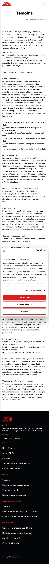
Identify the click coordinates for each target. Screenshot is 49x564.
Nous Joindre (8, 448)
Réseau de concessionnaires (15, 485)
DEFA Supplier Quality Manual (17, 533)
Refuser (24, 312)
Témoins (6, 506)
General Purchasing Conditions (17, 527)
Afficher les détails (34, 290)
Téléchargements (10, 490)
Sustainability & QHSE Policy (16, 463)
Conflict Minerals (10, 543)
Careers (6, 458)
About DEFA (8, 453)
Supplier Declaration (12, 538)
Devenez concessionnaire (14, 495)
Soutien (6, 479)
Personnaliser (23, 305)
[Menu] (44, 4)
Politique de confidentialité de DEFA (19, 511)
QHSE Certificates (11, 468)
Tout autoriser (24, 298)
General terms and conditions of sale (20, 516)
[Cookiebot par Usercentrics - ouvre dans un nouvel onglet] (35, 250)
